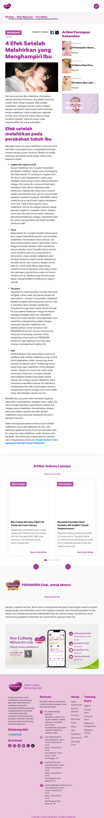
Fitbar (74, 723)
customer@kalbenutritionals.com (58, 785)
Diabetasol (76, 734)
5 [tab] (57, 561)
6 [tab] (60, 561)
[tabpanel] (28, 518)
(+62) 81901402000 (53, 737)
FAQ (86, 737)
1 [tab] (45, 561)
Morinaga (75, 719)
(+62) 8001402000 (53, 762)
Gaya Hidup (41, 17)
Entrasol (75, 715)
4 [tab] (55, 561)
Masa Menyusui (25, 17)
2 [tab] (50, 561)
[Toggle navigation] (96, 6)
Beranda (9, 17)
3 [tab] (52, 561)
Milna (73, 726)
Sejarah (87, 706)
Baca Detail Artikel (38, 552)
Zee (72, 730)
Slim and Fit (76, 738)
